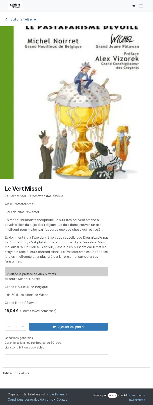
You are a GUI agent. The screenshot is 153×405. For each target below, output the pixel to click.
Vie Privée (57, 394)
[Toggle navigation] (141, 6)
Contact (62, 399)
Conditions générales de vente (30, 399)
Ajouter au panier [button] (71, 327)
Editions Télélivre (23, 19)
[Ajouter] (23, 326)
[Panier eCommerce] (133, 6)
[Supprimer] (8, 326)
